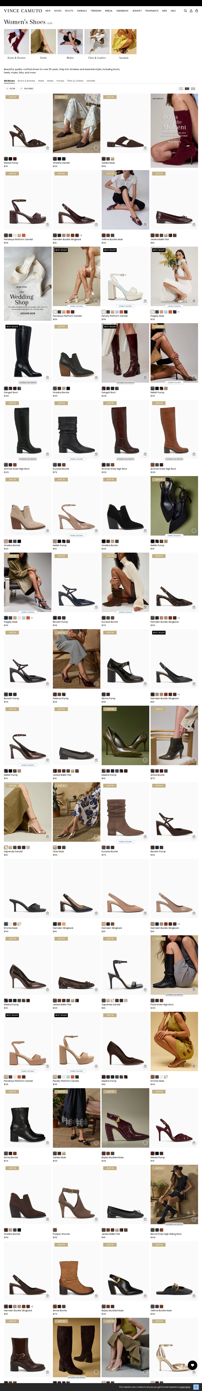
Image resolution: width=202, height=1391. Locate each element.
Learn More (185, 1387)
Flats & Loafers (75, 80)
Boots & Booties (26, 80)
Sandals (91, 80)
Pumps (60, 80)
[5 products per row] (193, 88)
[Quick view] (47, 148)
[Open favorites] (192, 1365)
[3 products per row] (181, 88)
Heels (41, 80)
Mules (50, 80)
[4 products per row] (187, 88)
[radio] (6, 159)
